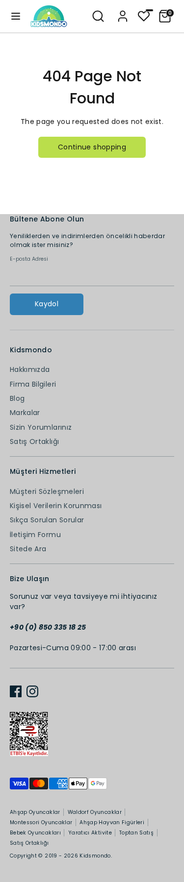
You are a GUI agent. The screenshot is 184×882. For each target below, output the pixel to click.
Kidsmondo (94, 855)
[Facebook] (16, 691)
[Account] (122, 12)
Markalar (25, 412)
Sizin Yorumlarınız (41, 427)
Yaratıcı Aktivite (90, 832)
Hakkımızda (30, 369)
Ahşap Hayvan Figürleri (111, 822)
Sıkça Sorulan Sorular (47, 520)
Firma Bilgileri (33, 384)
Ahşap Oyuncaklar (35, 812)
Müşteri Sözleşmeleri (47, 491)
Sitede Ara (28, 549)
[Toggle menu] (16, 16)
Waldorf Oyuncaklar (95, 812)
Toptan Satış (136, 832)
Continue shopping (92, 147)
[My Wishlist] (144, 15)
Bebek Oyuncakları (35, 832)
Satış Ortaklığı (34, 441)
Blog (17, 398)
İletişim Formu (35, 534)
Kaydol (46, 304)
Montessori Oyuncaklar (41, 822)
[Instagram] (32, 691)
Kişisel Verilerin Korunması (56, 506)
